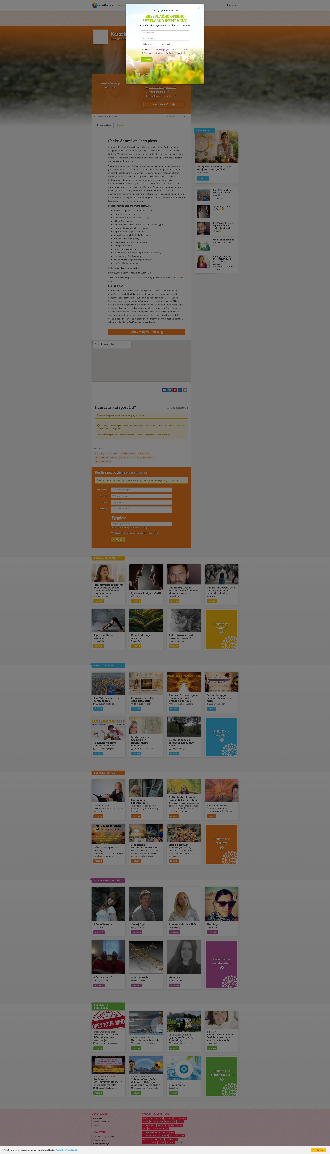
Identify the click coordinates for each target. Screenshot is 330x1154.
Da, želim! (147, 59)
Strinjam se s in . (165, 49)
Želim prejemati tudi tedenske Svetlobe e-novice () (165, 53)
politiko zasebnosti (179, 49)
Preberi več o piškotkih (67, 1150)
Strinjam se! (318, 1150)
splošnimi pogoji (162, 49)
